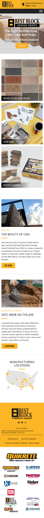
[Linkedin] (22, 422)
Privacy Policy (13, 439)
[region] (22, 33)
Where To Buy (5, 431)
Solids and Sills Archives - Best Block (13, 433)
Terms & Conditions (28, 439)
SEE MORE (8, 265)
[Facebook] (18, 422)
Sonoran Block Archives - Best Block (22, 431)
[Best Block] (22, 413)
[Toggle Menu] (41, 11)
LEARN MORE (9, 346)
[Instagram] (25, 422)
